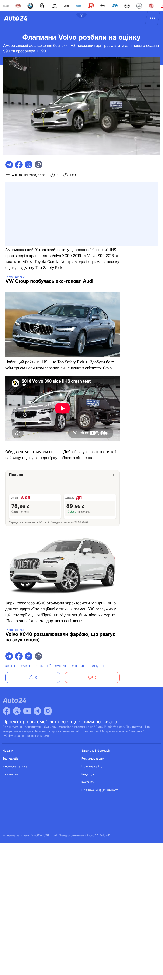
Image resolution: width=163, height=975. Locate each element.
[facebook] (19, 164)
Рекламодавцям (93, 758)
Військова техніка (15, 766)
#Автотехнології (36, 666)
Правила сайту (92, 766)
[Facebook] (6, 711)
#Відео (98, 666)
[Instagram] (48, 711)
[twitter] (28, 164)
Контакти (88, 782)
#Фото (11, 666)
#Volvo (61, 666)
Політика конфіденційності (100, 790)
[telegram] (9, 164)
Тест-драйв (11, 758)
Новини (8, 750)
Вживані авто (12, 774)
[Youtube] (27, 711)
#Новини (80, 666)
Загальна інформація (96, 750)
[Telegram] (37, 711)
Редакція (88, 774)
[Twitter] (17, 711)
